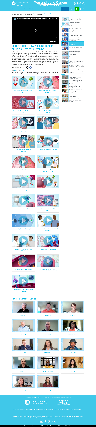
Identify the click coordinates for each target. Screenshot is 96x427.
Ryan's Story (23, 371)
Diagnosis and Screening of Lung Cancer (48, 149)
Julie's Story (23, 352)
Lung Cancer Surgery (21, 13)
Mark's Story (73, 352)
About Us (26, 425)
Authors (50, 9)
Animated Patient (25, 416)
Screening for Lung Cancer (23, 131)
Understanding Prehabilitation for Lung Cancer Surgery (39, 13)
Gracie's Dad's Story (72, 334)
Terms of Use (41, 425)
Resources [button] (42, 9)
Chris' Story (48, 315)
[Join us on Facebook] (77, 4)
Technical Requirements (51, 425)
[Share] (30, 67)
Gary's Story (48, 334)
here (15, 70)
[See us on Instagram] (80, 4)
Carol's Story (23, 315)
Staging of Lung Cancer (23, 169)
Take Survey (65, 9)
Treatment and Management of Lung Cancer (48, 190)
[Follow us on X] (83, 4)
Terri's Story (23, 390)
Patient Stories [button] (33, 9)
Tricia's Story (48, 390)
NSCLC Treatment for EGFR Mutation (48, 249)
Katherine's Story (48, 352)
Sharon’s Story (73, 371)
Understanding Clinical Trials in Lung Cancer (23, 229)
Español (72, 9)
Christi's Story (73, 315)
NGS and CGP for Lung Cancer (23, 190)
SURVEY (23, 70)
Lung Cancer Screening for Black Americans (48, 131)
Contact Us (32, 425)
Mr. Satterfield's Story (48, 371)
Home (13, 9)
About (56, 9)
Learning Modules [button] (21, 9)
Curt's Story (23, 334)
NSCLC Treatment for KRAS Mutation (23, 269)
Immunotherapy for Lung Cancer (23, 208)
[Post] (27, 67)
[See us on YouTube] (74, 4)
